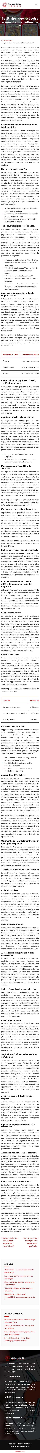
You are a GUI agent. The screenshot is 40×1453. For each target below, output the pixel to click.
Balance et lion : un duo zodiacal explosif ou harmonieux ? (10, 1242)
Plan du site (20, 1452)
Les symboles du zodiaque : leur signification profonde (30, 1242)
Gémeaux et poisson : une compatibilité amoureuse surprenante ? (19, 1297)
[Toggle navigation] (36, 4)
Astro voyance (8, 40)
